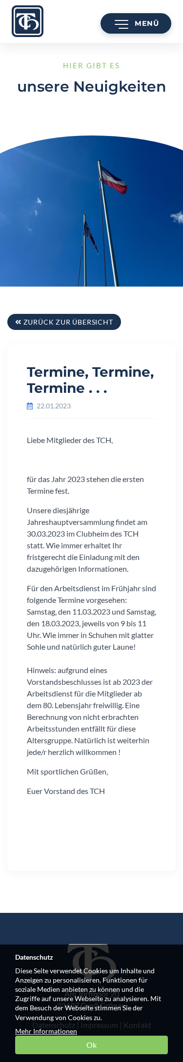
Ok (91, 1044)
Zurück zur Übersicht (67, 322)
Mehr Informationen (46, 1031)
